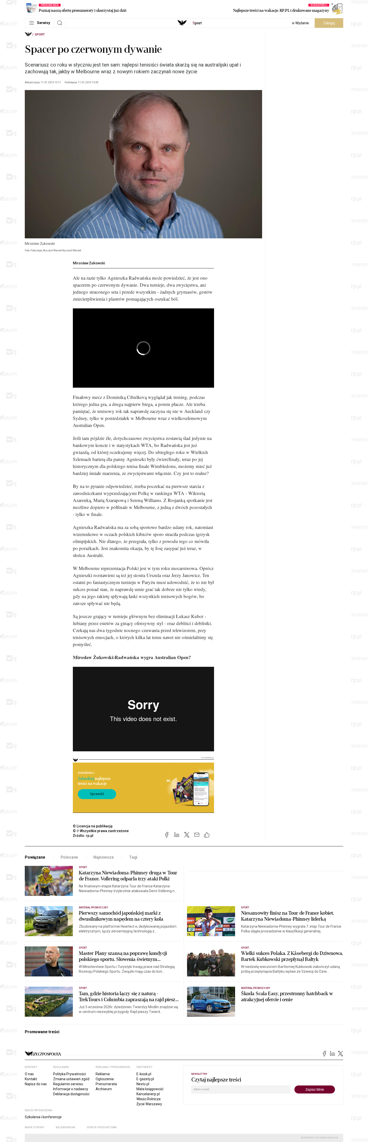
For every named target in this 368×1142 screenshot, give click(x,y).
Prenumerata (106, 1084)
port (197, 23)
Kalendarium (65, 1127)
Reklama (103, 1074)
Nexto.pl (142, 1084)
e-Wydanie (300, 23)
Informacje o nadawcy (70, 1089)
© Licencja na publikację (93, 826)
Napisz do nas (36, 1084)
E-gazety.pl (145, 1079)
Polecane (69, 857)
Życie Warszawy (149, 1104)
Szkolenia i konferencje (43, 1117)
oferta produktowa (102, 1127)
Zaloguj (329, 23)
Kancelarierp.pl (148, 1094)
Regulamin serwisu (68, 1084)
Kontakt (31, 1079)
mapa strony (34, 1127)
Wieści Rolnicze (148, 1099)
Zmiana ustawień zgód (71, 1079)
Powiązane (35, 857)
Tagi (133, 857)
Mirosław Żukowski (89, 263)
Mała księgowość (149, 1089)
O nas (29, 1074)
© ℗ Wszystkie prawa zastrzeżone (101, 831)
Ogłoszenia (105, 1079)
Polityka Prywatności (69, 1074)
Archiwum (104, 1089)
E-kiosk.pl (143, 1074)
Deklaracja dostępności (71, 1094)
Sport (40, 34)
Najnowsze (103, 857)
